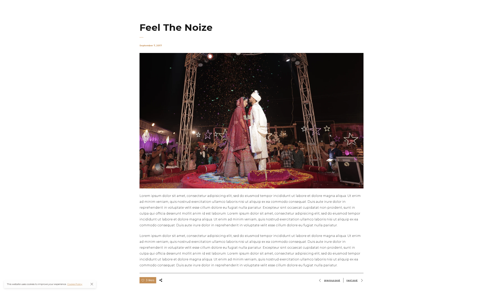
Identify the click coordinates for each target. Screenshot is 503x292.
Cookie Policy (74, 284)
